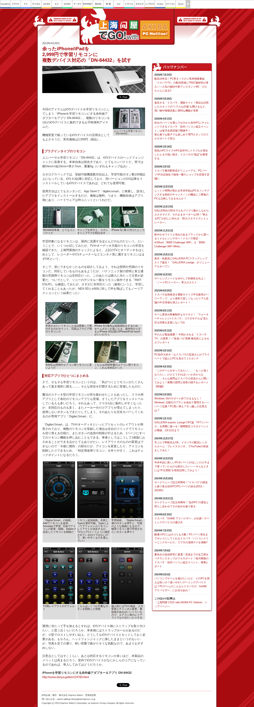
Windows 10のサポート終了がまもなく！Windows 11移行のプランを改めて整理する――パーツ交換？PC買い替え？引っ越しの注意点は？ (181, 402)
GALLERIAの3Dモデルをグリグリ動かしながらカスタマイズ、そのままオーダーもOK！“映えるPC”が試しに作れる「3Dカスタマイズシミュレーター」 (181, 214)
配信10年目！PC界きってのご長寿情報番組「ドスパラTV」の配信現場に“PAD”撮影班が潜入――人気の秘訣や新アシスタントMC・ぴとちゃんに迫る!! (181, 82)
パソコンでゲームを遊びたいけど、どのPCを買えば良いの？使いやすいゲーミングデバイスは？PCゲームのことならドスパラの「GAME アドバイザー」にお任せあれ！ (182, 582)
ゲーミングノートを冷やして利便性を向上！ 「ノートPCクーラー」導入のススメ (180, 278)
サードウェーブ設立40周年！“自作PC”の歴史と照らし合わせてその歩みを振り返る (181, 502)
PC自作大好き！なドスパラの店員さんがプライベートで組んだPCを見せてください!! (182, 354)
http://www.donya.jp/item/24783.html (65, 677)
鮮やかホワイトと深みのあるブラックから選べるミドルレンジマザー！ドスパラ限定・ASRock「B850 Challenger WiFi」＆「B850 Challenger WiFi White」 (181, 238)
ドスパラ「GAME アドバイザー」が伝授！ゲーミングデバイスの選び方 (181, 518)
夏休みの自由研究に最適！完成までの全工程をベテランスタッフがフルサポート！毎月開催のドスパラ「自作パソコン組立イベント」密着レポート (181, 558)
